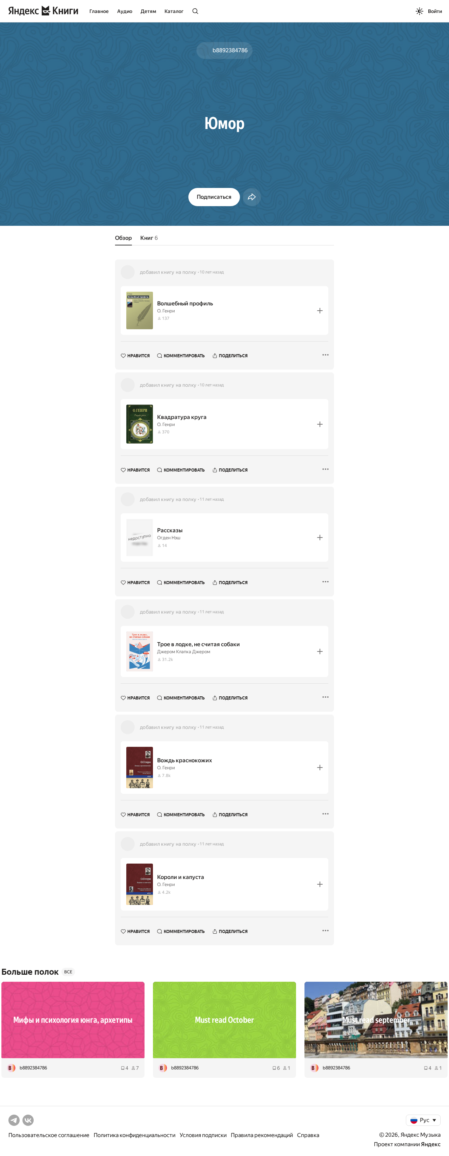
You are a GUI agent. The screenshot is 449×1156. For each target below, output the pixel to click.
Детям (148, 11)
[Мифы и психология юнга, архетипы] (73, 1020)
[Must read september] (376, 1020)
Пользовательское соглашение (48, 1135)
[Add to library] (320, 310)
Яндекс (431, 1144)
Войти (435, 11)
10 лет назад (212, 272)
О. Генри (166, 310)
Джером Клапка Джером (183, 651)
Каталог (174, 11)
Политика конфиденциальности (134, 1135)
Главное (99, 11)
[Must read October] (224, 1020)
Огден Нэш (168, 537)
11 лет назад (212, 499)
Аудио (124, 11)
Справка (308, 1135)
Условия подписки (203, 1135)
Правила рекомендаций (262, 1135)
